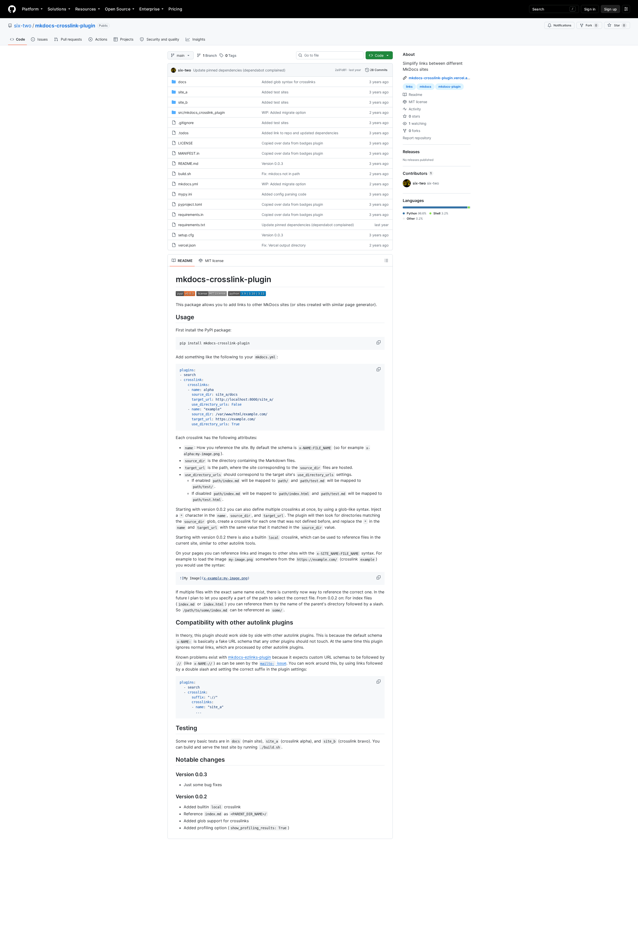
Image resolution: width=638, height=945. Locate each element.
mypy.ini (185, 194)
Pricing (175, 8)
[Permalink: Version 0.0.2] (172, 796)
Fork (591, 25)
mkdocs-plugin (449, 86)
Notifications (562, 25)
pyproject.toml (190, 204)
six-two (22, 26)
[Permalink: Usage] (172, 317)
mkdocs (425, 86)
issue (273, 663)
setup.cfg (186, 235)
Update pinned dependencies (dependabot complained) (239, 70)
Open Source (117, 8)
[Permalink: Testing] (172, 728)
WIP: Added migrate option (284, 112)
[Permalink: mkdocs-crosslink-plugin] (172, 279)
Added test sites (275, 92)
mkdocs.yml (188, 184)
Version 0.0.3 (272, 163)
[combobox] (331, 55)
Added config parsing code (284, 194)
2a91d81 (341, 70)
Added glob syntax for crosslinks (288, 82)
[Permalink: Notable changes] (172, 759)
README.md (188, 163)
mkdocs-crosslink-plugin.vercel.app (440, 78)
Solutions (57, 8)
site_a (182, 92)
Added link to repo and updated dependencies (300, 133)
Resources (85, 8)
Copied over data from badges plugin (292, 143)
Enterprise (149, 8)
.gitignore (186, 123)
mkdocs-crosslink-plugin (65, 26)
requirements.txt (191, 225)
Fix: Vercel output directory (284, 245)
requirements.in (190, 214)
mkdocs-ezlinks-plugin (249, 657)
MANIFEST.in (188, 153)
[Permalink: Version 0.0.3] (172, 774)
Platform (30, 8)
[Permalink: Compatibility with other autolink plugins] (172, 622)
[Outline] (386, 260)
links (409, 86)
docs (182, 82)
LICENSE (185, 143)
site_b (183, 102)
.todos (183, 133)
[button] (379, 342)
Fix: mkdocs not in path (281, 174)
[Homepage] (12, 9)
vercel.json (187, 245)
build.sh (184, 174)
